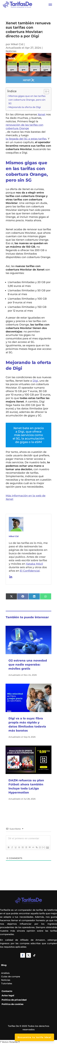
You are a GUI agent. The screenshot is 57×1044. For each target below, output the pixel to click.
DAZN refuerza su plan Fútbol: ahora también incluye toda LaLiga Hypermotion (26, 786)
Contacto (7, 991)
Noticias (11, 51)
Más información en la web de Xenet (25, 497)
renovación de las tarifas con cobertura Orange (24, 126)
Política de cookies (12, 1004)
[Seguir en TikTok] (34, 955)
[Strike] (19, 847)
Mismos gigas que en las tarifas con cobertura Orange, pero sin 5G (26, 100)
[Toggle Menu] (50, 5)
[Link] (36, 847)
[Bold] (8, 847)
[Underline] (15, 847)
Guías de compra (10, 976)
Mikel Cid (17, 44)
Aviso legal (8, 995)
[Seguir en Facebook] (22, 955)
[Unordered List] (26, 847)
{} (40, 847)
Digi (35, 380)
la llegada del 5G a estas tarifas (26, 138)
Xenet (41, 114)
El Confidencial (30, 570)
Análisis (5, 973)
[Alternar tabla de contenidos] (45, 91)
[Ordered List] (22, 847)
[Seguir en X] (28, 955)
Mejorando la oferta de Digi (24, 107)
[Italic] (12, 847)
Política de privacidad (14, 999)
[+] (43, 847)
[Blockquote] (29, 847)
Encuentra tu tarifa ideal (34, 1037)
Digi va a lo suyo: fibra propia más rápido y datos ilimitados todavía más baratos (27, 724)
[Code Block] (33, 847)
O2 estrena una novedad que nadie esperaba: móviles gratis (27, 664)
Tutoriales (6, 983)
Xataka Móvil (34, 563)
